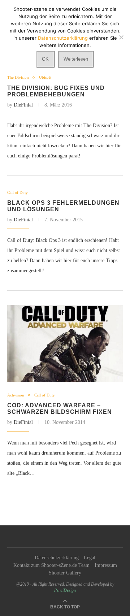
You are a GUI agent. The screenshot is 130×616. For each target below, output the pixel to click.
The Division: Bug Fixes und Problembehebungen (56, 91)
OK (45, 59)
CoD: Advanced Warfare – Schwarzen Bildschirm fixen (59, 408)
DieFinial (23, 105)
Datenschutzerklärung (57, 557)
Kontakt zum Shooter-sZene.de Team (51, 565)
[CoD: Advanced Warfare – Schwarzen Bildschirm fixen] (65, 343)
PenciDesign (65, 590)
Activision (15, 395)
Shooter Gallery (65, 573)
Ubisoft (45, 77)
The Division (18, 77)
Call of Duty (17, 192)
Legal (89, 557)
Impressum (106, 565)
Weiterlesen (76, 59)
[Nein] (121, 37)
